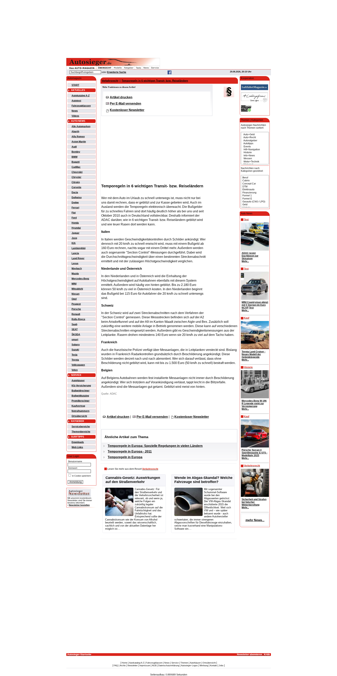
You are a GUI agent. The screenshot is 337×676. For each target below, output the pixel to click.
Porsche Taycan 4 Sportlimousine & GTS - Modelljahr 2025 (254, 453)
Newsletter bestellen (79, 505)
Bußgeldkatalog (80, 395)
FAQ (116, 665)
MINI (74, 283)
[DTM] (255, 186)
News (75, 110)
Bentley (76, 151)
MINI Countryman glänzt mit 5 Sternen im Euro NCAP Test (255, 305)
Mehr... (245, 261)
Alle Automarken (81, 126)
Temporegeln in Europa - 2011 (130, 451)
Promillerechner (81, 400)
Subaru (76, 344)
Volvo (75, 370)
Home (124, 663)
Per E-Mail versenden (125, 103)
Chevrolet (77, 172)
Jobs (221, 665)
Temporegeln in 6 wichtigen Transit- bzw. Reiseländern (155, 80)
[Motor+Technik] (255, 161)
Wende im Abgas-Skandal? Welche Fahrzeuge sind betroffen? (203, 480)
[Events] (255, 146)
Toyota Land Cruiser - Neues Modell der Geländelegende (253, 354)
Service (175, 663)
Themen (184, 663)
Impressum (144, 665)
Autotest (76, 100)
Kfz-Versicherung (81, 385)
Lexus (75, 263)
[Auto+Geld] (255, 134)
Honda (75, 222)
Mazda (75, 273)
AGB (154, 665)
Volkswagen (78, 365)
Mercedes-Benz (80, 278)
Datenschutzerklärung (168, 665)
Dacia (75, 192)
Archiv (123, 665)
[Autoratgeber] (255, 140)
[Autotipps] (255, 143)
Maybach (77, 268)
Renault (76, 314)
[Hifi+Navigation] (255, 149)
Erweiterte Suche (116, 72)
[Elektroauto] (255, 189)
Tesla (74, 354)
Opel (74, 299)
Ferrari (75, 207)
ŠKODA (76, 334)
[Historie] (255, 152)
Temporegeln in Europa (125, 457)
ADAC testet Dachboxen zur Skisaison (250, 256)
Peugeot (76, 304)
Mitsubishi (77, 288)
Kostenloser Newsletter (127, 110)
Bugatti (76, 162)
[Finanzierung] (255, 192)
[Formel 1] (255, 195)
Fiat (74, 212)
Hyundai (76, 228)
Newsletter (133, 665)
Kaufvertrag (78, 406)
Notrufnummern (80, 411)
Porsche (76, 309)
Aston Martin (79, 141)
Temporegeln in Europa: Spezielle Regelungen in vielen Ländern (155, 445)
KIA (74, 243)
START (75, 85)
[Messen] (255, 158)
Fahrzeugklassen (81, 105)
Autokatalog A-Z (81, 95)
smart (75, 339)
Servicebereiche (81, 426)
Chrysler (76, 177)
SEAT (75, 329)
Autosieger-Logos (189, 665)
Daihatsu (77, 197)
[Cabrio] (255, 180)
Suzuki (75, 349)
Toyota (75, 359)
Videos (75, 116)
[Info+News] (255, 155)
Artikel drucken (121, 97)
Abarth (75, 131)
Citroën (76, 182)
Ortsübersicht (79, 416)
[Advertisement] (168, 28)
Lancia (75, 253)
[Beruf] (255, 177)
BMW (74, 157)
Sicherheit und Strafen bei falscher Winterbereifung (254, 502)
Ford (74, 217)
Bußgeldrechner (81, 390)
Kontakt (213, 665)
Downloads (78, 442)
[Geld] (255, 204)
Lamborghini (78, 248)
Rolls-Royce (78, 319)
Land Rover (78, 258)
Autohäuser (78, 380)
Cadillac (76, 167)
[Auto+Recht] (255, 137)
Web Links (77, 447)
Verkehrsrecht (110, 80)
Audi (74, 146)
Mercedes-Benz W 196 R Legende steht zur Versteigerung (254, 403)
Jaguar (75, 233)
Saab (74, 324)
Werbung (204, 665)
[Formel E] (255, 198)
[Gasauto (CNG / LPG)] (255, 201)
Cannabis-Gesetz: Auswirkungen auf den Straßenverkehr (133, 480)
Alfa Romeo (78, 136)
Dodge (75, 202)
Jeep (74, 238)
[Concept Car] (255, 183)
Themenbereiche (81, 431)
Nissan (75, 294)
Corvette (76, 187)
